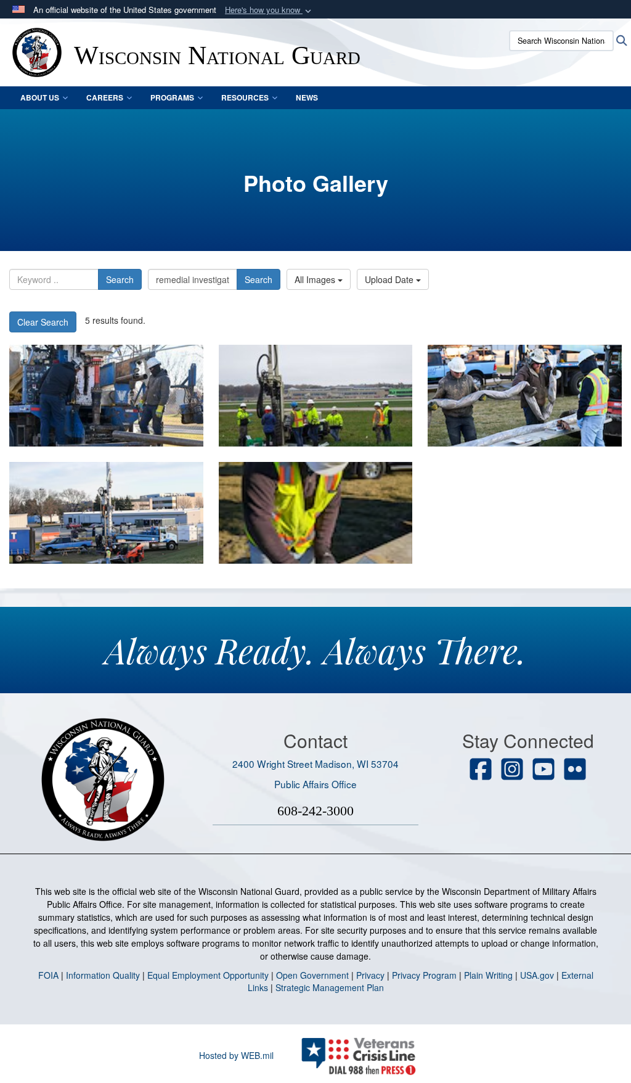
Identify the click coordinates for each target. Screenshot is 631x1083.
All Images (316, 279)
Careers (104, 97)
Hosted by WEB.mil (236, 1055)
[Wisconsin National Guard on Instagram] (512, 770)
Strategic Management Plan (329, 987)
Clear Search (42, 322)
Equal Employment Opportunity (208, 975)
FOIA (48, 975)
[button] (269, 10)
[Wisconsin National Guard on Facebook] (480, 770)
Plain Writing (488, 975)
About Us (39, 97)
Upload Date (390, 279)
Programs (172, 97)
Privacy (370, 975)
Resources (245, 97)
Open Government (312, 975)
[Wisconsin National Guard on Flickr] (575, 770)
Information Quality (103, 975)
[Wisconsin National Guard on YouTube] (543, 770)
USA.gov (537, 975)
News (307, 97)
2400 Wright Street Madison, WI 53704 (315, 763)
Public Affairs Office (315, 784)
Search (120, 279)
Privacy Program (424, 975)
